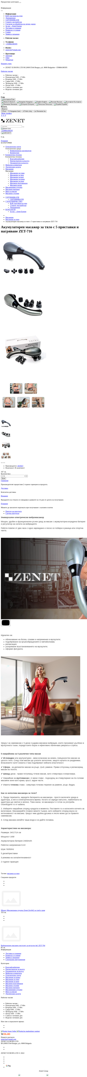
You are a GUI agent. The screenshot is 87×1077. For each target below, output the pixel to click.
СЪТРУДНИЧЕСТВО (13, 201)
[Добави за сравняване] (4, 462)
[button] (6, 64)
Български (77, 102)
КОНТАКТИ (10, 209)
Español (64, 104)
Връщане (4, 496)
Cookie (8, 32)
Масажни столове (12, 986)
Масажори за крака (12, 977)
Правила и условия (12, 30)
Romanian (13, 104)
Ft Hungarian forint (14, 111)
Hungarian (29, 102)
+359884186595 (11, 44)
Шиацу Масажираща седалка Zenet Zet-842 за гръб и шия (23, 910)
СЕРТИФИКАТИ (12, 20)
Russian (59, 102)
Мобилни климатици (13, 973)
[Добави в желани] (2, 462)
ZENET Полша (62, 1075)
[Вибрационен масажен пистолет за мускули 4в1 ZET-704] (11, 943)
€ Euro (4, 111)
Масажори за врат (12, 981)
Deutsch (12, 102)
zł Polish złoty (27, 111)
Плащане (4, 141)
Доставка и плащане (13, 28)
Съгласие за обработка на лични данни (20, 24)
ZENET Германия (37, 1075)
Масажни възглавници (14, 983)
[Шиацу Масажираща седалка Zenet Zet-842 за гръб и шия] (11, 908)
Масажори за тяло (12, 219)
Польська (48, 104)
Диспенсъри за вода (13, 994)
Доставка (4, 488)
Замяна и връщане (12, 34)
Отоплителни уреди (13, 975)
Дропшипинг (10, 18)
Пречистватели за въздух (15, 969)
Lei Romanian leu (40, 111)
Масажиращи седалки (13, 990)
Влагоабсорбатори (12, 967)
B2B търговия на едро (14, 16)
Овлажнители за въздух (14, 971)
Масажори (9, 217)
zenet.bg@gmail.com (13, 50)
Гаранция (4, 481)
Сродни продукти (12, 513)
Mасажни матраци (12, 988)
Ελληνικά (31, 104)
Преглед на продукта (13, 511)
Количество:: (6, 474)
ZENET (20, 466)
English (44, 102)
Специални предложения (15, 960)
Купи (3, 478)
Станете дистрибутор (13, 22)
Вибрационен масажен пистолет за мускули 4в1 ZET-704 (23, 945)
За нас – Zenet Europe (13, 26)
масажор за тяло (13, 873)
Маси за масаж (11, 992)
